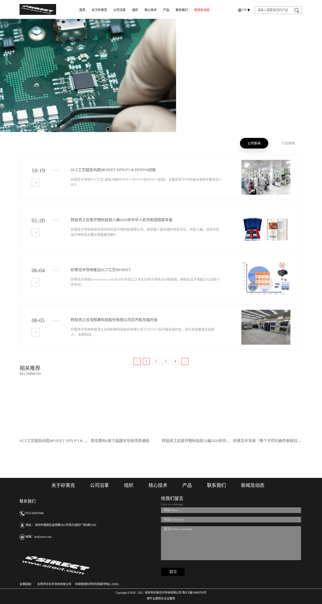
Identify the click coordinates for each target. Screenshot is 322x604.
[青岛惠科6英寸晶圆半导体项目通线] (125, 388)
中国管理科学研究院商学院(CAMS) (97, 584)
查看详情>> (36, 182)
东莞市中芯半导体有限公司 (54, 584)
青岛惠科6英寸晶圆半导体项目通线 (120, 441)
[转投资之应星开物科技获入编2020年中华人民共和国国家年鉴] (265, 212)
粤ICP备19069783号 (194, 592)
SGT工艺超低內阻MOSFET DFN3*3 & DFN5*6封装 (62, 441)
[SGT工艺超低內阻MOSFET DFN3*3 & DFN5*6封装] (265, 162)
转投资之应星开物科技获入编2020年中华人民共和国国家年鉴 (213, 441)
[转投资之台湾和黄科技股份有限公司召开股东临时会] (265, 312)
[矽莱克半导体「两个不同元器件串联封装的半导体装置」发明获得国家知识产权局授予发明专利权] (267, 388)
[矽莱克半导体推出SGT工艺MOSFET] (265, 262)
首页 (82, 10)
